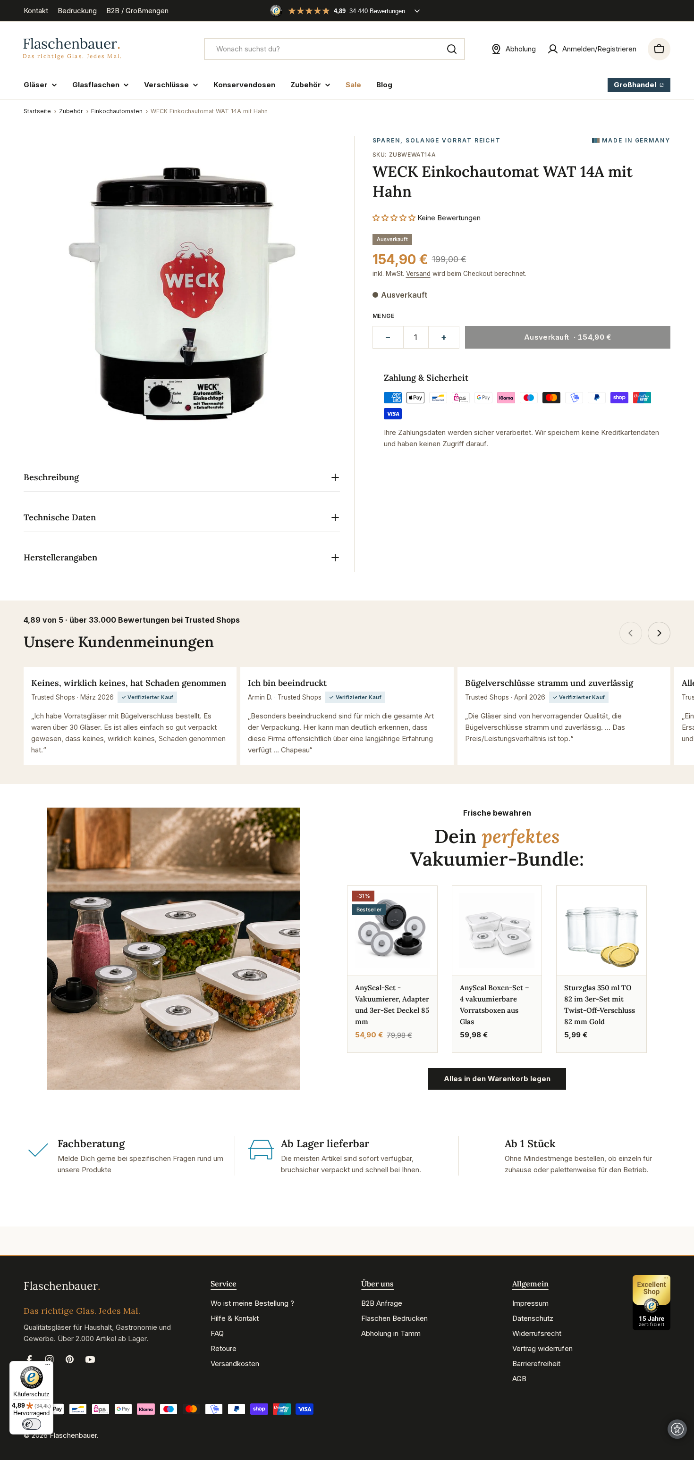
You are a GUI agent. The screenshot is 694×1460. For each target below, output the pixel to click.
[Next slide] (659, 633)
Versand (418, 273)
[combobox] (334, 49)
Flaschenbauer (73, 1435)
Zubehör (71, 111)
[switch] (31, 1424)
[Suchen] (451, 49)
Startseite (37, 111)
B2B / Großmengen (137, 10)
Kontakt (36, 10)
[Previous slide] (630, 633)
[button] (394, 217)
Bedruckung (77, 10)
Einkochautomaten (117, 111)
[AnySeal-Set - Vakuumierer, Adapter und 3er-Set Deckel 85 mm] (392, 931)
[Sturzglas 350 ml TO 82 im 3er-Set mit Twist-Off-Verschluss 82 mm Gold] (601, 931)
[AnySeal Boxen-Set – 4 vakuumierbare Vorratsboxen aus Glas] (497, 931)
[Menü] (47, 1366)
